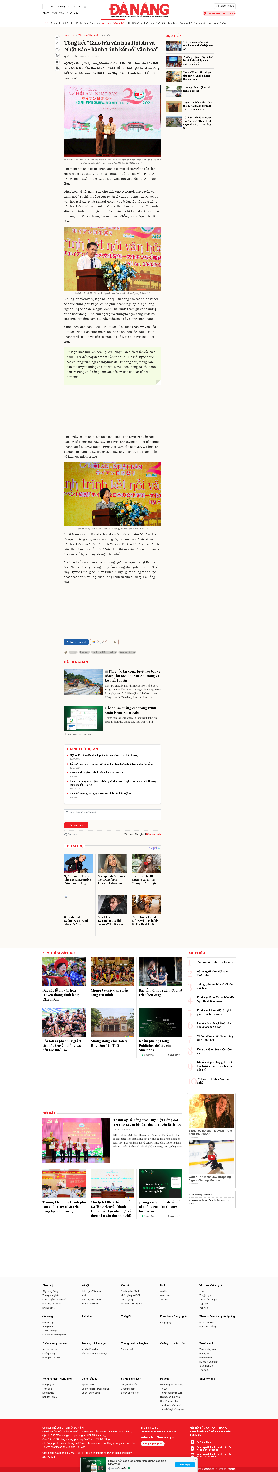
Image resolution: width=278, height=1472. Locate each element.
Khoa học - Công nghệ (179, 23)
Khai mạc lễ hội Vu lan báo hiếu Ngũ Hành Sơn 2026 (216, 999)
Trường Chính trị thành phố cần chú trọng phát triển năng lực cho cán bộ (64, 1206)
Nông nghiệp (48, 1384)
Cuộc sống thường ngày (54, 1334)
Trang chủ (69, 35)
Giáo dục (95, 23)
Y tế (128, 23)
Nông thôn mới (49, 1397)
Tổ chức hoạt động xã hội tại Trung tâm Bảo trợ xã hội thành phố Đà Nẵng (111, 764)
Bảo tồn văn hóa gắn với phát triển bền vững (160, 992)
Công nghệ (165, 1322)
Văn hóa (106, 35)
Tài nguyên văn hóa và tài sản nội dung (215, 986)
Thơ (201, 1291)
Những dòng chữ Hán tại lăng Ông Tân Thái (110, 1043)
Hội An (73, 652)
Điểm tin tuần (206, 1366)
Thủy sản (47, 1388)
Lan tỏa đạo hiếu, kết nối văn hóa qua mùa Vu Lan (214, 1025)
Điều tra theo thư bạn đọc (94, 1353)
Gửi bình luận (76, 825)
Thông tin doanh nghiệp (135, 1343)
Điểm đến (165, 1295)
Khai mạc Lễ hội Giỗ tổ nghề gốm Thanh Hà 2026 (214, 1012)
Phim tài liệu (205, 1357)
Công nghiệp (127, 1299)
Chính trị (55, 23)
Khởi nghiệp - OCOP (130, 1295)
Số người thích (153, 834)
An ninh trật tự (49, 1349)
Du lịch (84, 23)
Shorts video (207, 1378)
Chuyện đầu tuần (129, 1384)
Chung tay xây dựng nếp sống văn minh (109, 992)
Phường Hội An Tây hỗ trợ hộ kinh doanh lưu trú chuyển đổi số (197, 60)
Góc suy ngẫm (128, 1388)
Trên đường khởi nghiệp (172, 1409)
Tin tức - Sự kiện (207, 1349)
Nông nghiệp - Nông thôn (57, 1378)
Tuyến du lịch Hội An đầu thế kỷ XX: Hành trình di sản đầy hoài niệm (197, 106)
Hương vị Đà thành (208, 1361)
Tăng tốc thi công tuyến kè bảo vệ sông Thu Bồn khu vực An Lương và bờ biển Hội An (132, 675)
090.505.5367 (213, 13)
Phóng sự (204, 1353)
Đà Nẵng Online (205, 1442)
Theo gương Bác (50, 1295)
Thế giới (160, 23)
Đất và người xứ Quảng (171, 1384)
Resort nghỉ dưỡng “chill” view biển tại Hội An (96, 772)
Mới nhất (73, 13)
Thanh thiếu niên (90, 1303)
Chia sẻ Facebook (78, 642)
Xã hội (65, 23)
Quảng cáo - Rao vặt (172, 1343)
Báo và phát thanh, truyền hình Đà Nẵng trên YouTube (214, 1455)
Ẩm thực (164, 1291)
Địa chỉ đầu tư (88, 1384)
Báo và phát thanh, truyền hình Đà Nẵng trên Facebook (214, 1448)
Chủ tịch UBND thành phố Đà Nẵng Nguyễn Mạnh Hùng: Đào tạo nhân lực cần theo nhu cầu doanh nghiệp (112, 1209)
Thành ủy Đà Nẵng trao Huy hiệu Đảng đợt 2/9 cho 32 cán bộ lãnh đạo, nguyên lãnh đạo (147, 1122)
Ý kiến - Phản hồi (90, 1349)
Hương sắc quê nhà (170, 1397)
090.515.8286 (228, 13)
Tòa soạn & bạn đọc (94, 1343)
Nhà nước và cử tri (51, 1303)
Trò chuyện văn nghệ (170, 1405)
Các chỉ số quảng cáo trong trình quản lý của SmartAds (130, 710)
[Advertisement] (112, 410)
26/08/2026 (53, 13)
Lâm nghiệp (48, 1392)
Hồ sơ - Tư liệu (206, 1322)
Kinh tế (74, 23)
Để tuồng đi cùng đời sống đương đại (213, 973)
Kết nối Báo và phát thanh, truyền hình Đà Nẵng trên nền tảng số (210, 1431)
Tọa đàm (204, 1370)
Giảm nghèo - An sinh (92, 1299)
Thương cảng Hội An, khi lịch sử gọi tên (197, 89)
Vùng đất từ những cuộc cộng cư (214, 1051)
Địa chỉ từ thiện (49, 1330)
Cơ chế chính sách (91, 1392)
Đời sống (137, 23)
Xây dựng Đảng (50, 1291)
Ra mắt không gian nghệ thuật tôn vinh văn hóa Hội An (101, 793)
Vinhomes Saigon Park (202, 1200)
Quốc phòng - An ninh (55, 1343)
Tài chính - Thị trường (131, 1303)
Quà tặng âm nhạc (169, 1401)
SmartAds (122, 1468)
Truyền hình (206, 1343)
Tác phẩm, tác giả (208, 1299)
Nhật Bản (84, 652)
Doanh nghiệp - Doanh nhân (96, 1388)
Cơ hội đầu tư (89, 1378)
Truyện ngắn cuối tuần (171, 1392)
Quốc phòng (48, 1353)
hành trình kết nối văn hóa (104, 652)
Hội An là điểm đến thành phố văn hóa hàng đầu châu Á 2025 (104, 755)
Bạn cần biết (127, 1349)
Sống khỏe (47, 1326)
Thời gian (139, 834)
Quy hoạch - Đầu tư (130, 1291)
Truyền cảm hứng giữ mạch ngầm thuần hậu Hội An (198, 45)
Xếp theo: (129, 834)
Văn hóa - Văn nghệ (113, 23)
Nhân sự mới (48, 1308)
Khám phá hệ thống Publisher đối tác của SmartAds (155, 1045)
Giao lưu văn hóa (127, 652)
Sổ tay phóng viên (130, 1392)
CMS (209, 1469)
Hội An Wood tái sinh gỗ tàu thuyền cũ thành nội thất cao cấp (197, 76)
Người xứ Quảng (207, 1326)
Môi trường (48, 1322)
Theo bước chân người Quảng (210, 23)
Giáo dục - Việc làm (91, 1291)
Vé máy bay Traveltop (202, 1195)
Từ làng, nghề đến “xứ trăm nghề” (213, 1080)
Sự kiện (164, 1299)
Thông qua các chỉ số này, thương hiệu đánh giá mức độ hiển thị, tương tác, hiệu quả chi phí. (131, 719)
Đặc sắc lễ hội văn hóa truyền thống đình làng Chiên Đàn (60, 994)
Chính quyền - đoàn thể (53, 1299)
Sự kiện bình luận (131, 1378)
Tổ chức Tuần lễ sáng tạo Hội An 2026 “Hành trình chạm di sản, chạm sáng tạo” (197, 122)
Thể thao (149, 23)
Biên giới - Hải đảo (51, 1357)
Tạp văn (203, 1303)
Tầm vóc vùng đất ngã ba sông (215, 962)
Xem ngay (185, 1464)
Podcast (165, 1378)
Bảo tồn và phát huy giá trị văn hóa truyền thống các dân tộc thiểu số (62, 1045)
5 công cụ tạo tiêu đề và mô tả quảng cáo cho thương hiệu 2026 (159, 1206)
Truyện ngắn (205, 1295)
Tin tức (163, 1388)
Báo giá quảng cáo (152, 1443)
